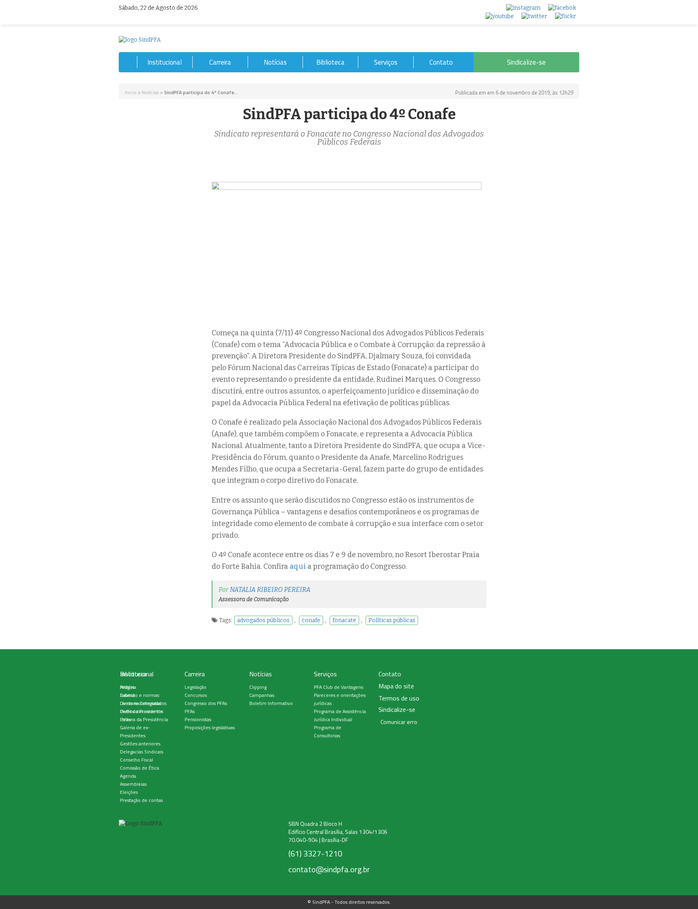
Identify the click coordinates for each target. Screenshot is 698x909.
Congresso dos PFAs (206, 703)
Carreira (220, 62)
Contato (441, 62)
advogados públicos (263, 620)
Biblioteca (330, 62)
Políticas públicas (391, 620)
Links (125, 719)
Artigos (127, 687)
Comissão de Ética (139, 768)
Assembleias (133, 784)
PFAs (190, 711)
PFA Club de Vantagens (338, 687)
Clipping (258, 687)
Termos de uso (398, 698)
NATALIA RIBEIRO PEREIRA (270, 589)
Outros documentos (141, 711)
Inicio (131, 92)
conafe (311, 620)
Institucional (164, 62)
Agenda (128, 776)
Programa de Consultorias (327, 731)
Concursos (196, 695)
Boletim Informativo (271, 703)
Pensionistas (198, 719)
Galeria (127, 695)
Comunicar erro (399, 722)
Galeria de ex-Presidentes (135, 731)
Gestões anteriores (140, 743)
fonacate (344, 620)
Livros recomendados (143, 703)
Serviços (385, 62)
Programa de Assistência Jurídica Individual (340, 715)
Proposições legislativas (210, 727)
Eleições (129, 792)
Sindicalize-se (526, 62)
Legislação (195, 687)
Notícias (275, 62)
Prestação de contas (141, 800)
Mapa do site (396, 686)
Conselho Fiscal (136, 760)
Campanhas (261, 695)
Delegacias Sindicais (141, 751)
